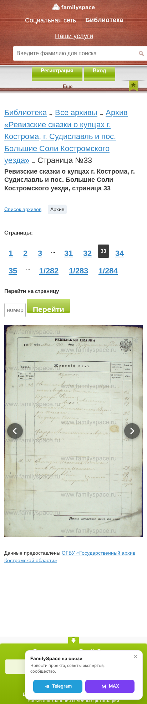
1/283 (78, 270)
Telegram (62, 686)
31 (68, 253)
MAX (114, 686)
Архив (57, 209)
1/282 (49, 270)
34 (119, 253)
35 (13, 270)
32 (87, 253)
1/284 (108, 270)
